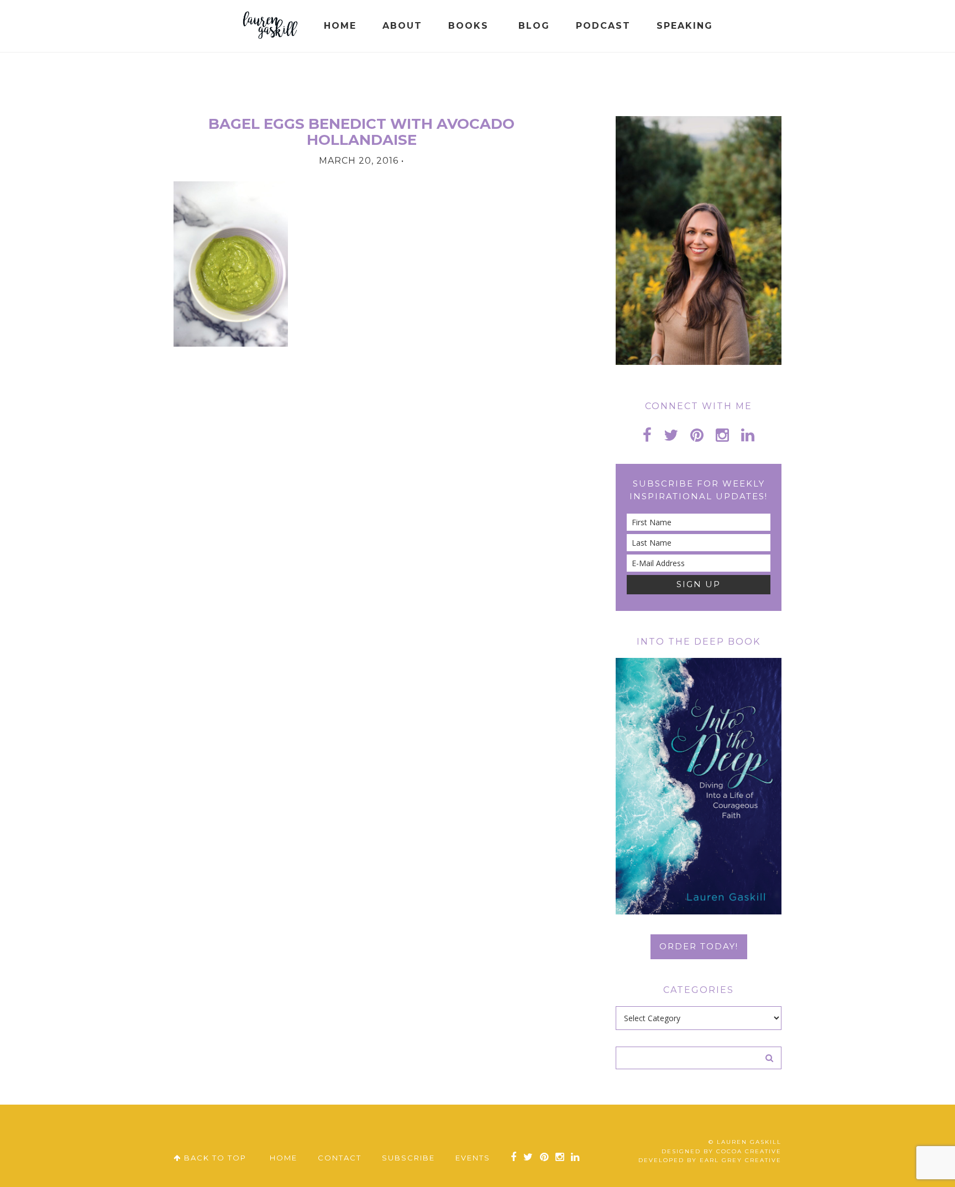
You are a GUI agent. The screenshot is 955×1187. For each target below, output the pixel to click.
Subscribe (408, 1157)
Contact (339, 1157)
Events (472, 1157)
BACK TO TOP (213, 1157)
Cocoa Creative (748, 1151)
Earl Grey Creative (740, 1160)
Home (283, 1157)
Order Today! (698, 946)
